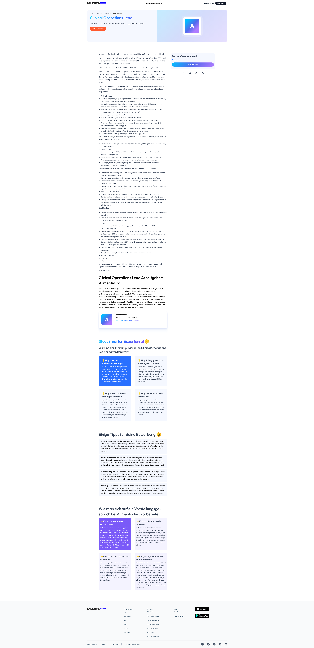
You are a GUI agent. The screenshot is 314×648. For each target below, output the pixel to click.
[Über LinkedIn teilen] (196, 72)
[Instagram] (208, 644)
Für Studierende (152, 612)
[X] (220, 644)
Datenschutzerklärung (133, 644)
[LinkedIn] (226, 644)
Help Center (178, 612)
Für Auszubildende (153, 620)
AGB (125, 624)
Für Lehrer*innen (152, 628)
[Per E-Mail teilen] (189, 72)
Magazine (127, 632)
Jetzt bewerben (98, 29)
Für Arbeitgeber (208, 3)
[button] (183, 72)
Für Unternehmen (153, 624)
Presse (126, 628)
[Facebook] (202, 644)
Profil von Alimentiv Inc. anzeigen (127, 321)
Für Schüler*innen (153, 616)
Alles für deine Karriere (153, 3)
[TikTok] (214, 644)
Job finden (220, 3)
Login (125, 612)
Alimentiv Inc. (177, 60)
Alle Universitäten (153, 637)
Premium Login (178, 616)
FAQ (125, 620)
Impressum (127, 616)
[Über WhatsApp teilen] (202, 72)
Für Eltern (150, 632)
